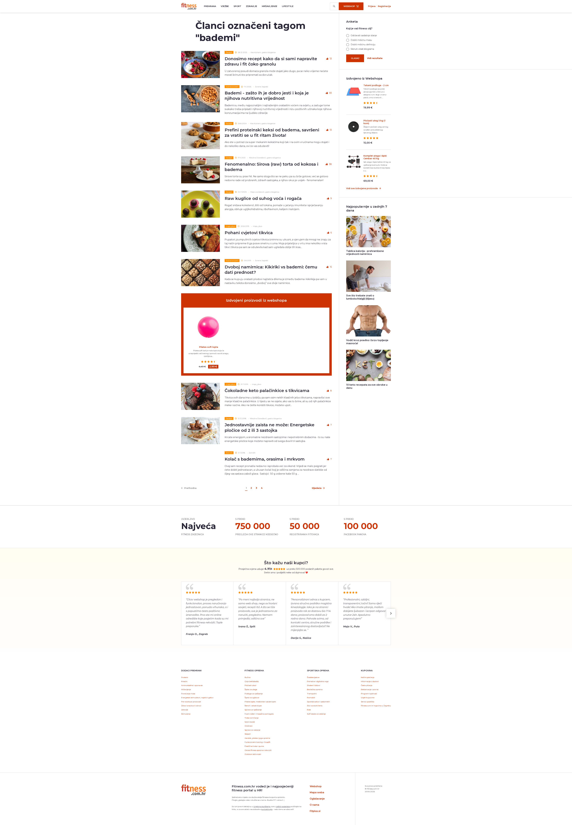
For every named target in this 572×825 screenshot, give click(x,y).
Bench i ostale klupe (253, 706)
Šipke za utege (251, 689)
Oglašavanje (317, 798)
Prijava (372, 6)
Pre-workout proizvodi (191, 701)
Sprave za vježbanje (253, 710)
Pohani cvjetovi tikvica (249, 232)
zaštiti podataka (283, 806)
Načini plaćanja (367, 677)
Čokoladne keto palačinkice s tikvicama (267, 390)
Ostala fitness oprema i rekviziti (258, 750)
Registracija (384, 6)
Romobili (311, 697)
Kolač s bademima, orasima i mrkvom (265, 459)
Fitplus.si (315, 811)
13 (331, 58)
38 (330, 164)
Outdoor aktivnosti (253, 754)
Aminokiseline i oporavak (192, 685)
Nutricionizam (232, 86)
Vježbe (225, 6)
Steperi (248, 734)
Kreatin (184, 681)
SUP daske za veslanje (316, 714)
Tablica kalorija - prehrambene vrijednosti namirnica (365, 253)
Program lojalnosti (369, 693)
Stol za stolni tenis (314, 706)
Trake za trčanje (251, 718)
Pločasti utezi (250, 685)
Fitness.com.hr (188, 6)
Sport (237, 6)
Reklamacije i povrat (370, 689)
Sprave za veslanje (252, 730)
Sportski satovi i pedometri (318, 701)
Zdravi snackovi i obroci (191, 706)
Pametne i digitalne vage (317, 681)
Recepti (229, 52)
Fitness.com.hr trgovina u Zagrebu (376, 706)
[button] (390, 613)
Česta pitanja (366, 685)
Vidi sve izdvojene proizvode (362, 188)
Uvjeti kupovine (367, 697)
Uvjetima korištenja (262, 806)
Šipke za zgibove (252, 697)
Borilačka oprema (314, 689)
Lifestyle (287, 6)
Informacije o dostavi (370, 681)
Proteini (184, 677)
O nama (314, 804)
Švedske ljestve (313, 677)
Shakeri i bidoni (313, 685)
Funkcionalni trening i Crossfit (257, 742)
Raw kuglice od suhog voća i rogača (263, 198)
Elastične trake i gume (254, 746)
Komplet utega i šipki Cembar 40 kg (375, 157)
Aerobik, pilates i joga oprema (257, 738)
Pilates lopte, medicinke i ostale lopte (260, 701)
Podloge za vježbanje (254, 693)
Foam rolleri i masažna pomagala (259, 714)
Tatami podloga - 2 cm (376, 85)
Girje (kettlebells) (252, 681)
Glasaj (355, 58)
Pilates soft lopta (208, 347)
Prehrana (210, 6)
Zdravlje (251, 6)
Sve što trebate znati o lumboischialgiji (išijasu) (360, 297)
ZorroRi (229, 453)
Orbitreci (248, 726)
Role (309, 710)
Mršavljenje (269, 6)
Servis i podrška (367, 701)
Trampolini (312, 693)
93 (330, 93)
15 (331, 267)
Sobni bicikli (250, 722)
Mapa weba (317, 792)
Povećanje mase (188, 693)
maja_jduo (230, 226)
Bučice (247, 677)
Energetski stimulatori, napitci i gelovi (197, 697)
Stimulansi (185, 714)
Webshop (316, 786)
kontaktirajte (266, 809)
